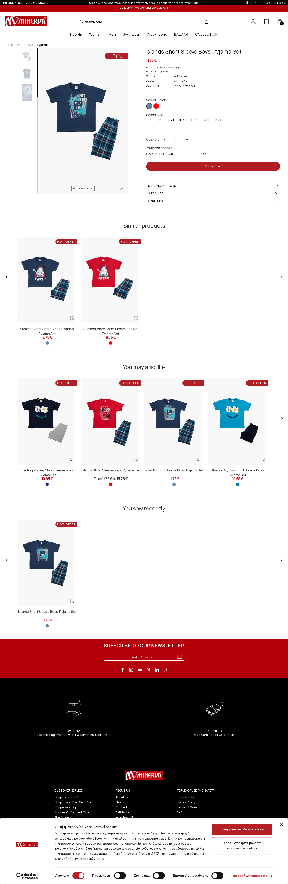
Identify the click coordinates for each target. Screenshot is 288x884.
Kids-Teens (15, 45)
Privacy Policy (186, 802)
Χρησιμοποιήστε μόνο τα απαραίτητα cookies (242, 845)
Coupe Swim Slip (65, 807)
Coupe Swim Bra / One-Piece (74, 802)
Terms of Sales (187, 807)
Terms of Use (186, 797)
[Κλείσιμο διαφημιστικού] (281, 824)
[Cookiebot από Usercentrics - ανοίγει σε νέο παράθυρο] (27, 876)
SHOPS (254, 3)
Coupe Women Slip (67, 797)
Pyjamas (42, 45)
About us (122, 797)
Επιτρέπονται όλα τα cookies (242, 829)
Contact (121, 807)
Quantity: (153, 139)
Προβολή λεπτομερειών (249, 875)
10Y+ (182, 120)
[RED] (156, 106)
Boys (30, 45)
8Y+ (171, 120)
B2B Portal (123, 812)
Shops (120, 802)
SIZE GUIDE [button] (155, 193)
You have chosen (159, 148)
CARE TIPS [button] (155, 201)
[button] (81, 22)
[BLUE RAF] (149, 106)
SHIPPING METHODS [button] (162, 186)
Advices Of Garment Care (72, 812)
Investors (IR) (125, 817)
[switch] (120, 875)
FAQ (179, 812)
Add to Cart (213, 166)
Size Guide (61, 817)
